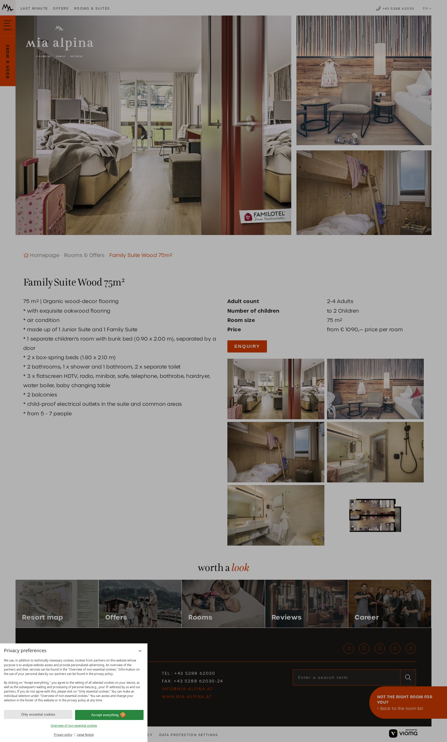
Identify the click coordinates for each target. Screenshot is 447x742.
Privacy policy (63, 735)
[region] (74, 680)
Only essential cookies (38, 714)
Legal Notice (85, 735)
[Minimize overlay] (140, 651)
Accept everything (104, 715)
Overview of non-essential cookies (74, 726)
